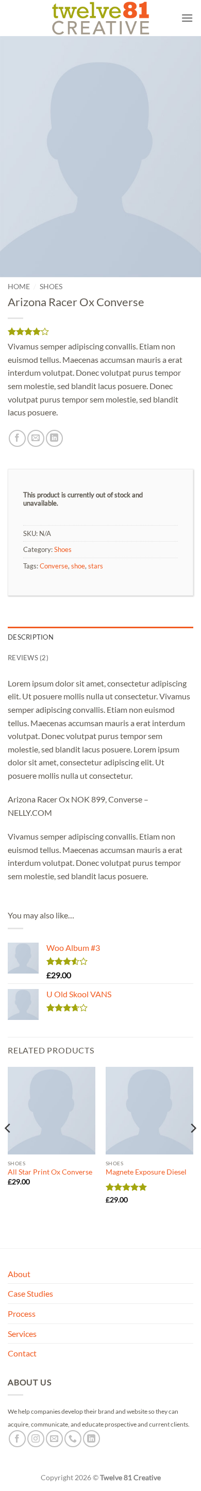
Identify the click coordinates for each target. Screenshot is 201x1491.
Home (19, 286)
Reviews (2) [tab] (28, 658)
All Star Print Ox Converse (50, 1172)
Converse (54, 566)
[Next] (193, 1149)
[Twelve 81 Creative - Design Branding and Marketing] (100, 18)
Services (22, 1333)
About (19, 1274)
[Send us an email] (54, 1438)
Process (22, 1313)
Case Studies (30, 1293)
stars (95, 566)
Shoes (51, 286)
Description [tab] (31, 637)
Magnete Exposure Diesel (146, 1172)
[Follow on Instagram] (35, 1438)
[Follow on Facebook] (17, 1438)
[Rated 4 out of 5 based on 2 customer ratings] (100, 331)
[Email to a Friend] (35, 438)
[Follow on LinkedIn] (91, 1438)
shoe (78, 566)
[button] (187, 17)
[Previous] (8, 1149)
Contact (22, 1353)
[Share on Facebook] (17, 438)
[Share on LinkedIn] (54, 438)
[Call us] (72, 1438)
